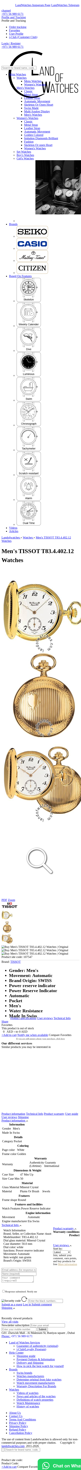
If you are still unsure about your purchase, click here (40, 1039)
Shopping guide (26, 1356)
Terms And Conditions (22, 1419)
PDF (4, 900)
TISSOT (15, 961)
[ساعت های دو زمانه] (29, 524)
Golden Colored (33, 135)
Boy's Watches (25, 155)
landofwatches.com (13, 1446)
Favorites (14, 30)
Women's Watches (35, 84)
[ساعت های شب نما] (29, 375)
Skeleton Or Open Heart (38, 104)
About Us (15, 1412)
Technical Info (62, 1018)
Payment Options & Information (36, 1359)
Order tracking (17, 27)
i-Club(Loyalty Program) (31, 1349)
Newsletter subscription (15, 1325)
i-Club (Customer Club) (23, 37)
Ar (13, 5)
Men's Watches (25, 87)
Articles (13, 531)
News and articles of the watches (36, 1396)
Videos (13, 527)
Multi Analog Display (37, 111)
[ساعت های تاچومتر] (29, 450)
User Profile (16, 33)
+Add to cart (9, 1035)
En (6, 5)
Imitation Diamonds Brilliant (41, 138)
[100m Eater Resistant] (29, 400)
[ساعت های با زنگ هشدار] (29, 499)
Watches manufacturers (30, 1376)
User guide (71, 1113)
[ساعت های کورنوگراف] (29, 425)
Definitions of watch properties (35, 1399)
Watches (22, 77)
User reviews (45, 1018)
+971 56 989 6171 (13, 13)
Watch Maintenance (28, 1403)
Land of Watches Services (24, 1342)
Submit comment (37, 1304)
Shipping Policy (18, 1426)
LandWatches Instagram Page (32, 5)
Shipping (23, 1117)
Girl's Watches (25, 158)
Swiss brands (24, 1372)
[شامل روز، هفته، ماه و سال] (29, 325)
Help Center (16, 1352)
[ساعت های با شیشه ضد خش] (29, 474)
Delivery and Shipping (30, 1362)
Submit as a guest (12, 1304)
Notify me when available (32, 1035)
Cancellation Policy (20, 1433)
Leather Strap (32, 98)
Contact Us (15, 1416)
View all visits (10, 1321)
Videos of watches (27, 1393)
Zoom (11, 900)
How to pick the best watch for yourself (40, 1366)
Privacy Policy (17, 1422)
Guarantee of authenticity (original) (37, 1346)
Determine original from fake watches (39, 1379)
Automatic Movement (37, 101)
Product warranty (54, 1113)
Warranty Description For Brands (36, 1386)
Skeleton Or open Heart (38, 145)
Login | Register (11, 43)
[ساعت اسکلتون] (29, 301)
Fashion (29, 141)
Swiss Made (31, 108)
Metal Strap (31, 94)
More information (67, 1264)
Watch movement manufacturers (36, 1382)
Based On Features (20, 276)
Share (5, 1021)
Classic (28, 91)
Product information (13, 1113)
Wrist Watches (17, 74)
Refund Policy (17, 1429)
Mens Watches (32, 81)
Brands (13, 224)
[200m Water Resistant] (29, 350)
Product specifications (23, 1018)
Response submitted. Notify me (21, 1291)
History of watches (28, 1406)
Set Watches (24, 151)
